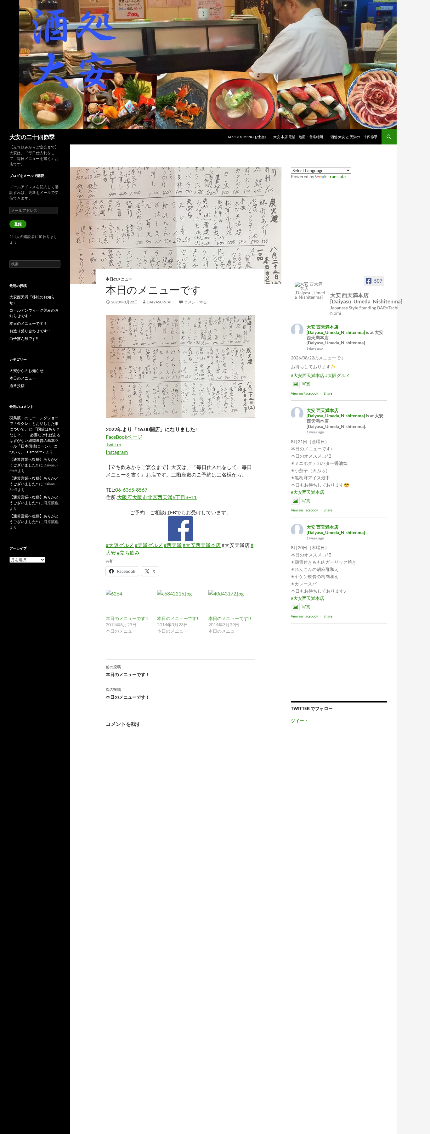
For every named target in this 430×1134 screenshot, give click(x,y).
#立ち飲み (128, 553)
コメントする (195, 302)
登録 (18, 224)
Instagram (117, 452)
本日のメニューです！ (128, 670)
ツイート (299, 720)
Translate (337, 176)
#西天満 (173, 545)
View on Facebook (304, 393)
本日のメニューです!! (127, 618)
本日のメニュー (119, 279)
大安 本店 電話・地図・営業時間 (298, 137)
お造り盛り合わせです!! (29, 331)
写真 (306, 383)
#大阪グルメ (120, 545)
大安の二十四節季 (32, 136)
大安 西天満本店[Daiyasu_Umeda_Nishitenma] (336, 329)
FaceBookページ (124, 437)
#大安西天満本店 (202, 545)
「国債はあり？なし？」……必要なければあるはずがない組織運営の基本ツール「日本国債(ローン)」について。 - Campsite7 (34, 440)
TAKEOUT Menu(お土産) (247, 137)
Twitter (114, 444)
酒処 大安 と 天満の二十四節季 (354, 137)
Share (328, 393)
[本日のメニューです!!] (128, 603)
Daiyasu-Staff (161, 302)
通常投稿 (17, 385)
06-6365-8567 (131, 490)
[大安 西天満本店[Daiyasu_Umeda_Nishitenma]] (310, 290)
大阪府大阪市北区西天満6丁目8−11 (157, 497)
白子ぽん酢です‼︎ (23, 338)
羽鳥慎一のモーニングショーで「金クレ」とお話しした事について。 (34, 423)
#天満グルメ (149, 545)
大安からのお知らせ (26, 370)
